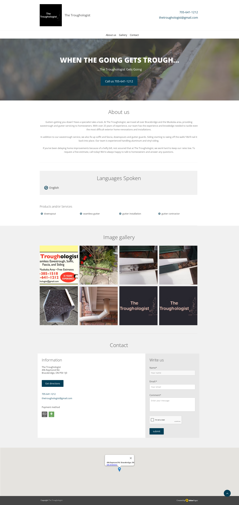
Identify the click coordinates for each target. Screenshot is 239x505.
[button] (59, 265)
